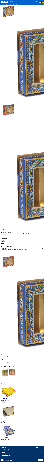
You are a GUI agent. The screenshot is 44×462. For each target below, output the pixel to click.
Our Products (12, 4)
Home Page (3, 4)
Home (2, 230)
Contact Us (17, 4)
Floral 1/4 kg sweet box (4, 379)
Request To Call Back (3, 229)
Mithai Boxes (3, 231)
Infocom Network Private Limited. (11, 460)
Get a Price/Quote (3, 234)
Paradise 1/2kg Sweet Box (4, 437)
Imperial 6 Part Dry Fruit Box (4, 398)
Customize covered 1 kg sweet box (5, 418)
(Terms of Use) (13, 459)
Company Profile (8, 4)
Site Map (36, 453)
